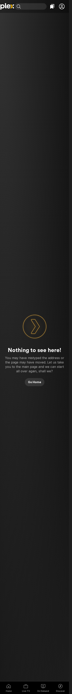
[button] (62, 6)
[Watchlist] (52, 6)
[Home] (7, 6)
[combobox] (34, 6)
